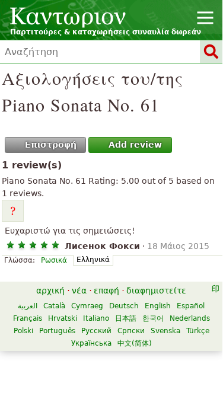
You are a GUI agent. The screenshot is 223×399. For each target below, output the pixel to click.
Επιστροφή (51, 144)
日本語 (125, 318)
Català (54, 306)
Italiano (96, 318)
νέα (79, 290)
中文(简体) (134, 343)
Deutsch (124, 306)
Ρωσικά (54, 260)
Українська (91, 343)
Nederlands (190, 318)
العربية (27, 306)
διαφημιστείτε (156, 290)
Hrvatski (62, 318)
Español (191, 306)
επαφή (106, 290)
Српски (131, 331)
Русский (96, 331)
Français (27, 318)
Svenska (165, 331)
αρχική (50, 290)
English (158, 306)
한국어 (153, 318)
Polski (23, 331)
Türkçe (197, 331)
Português (57, 331)
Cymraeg (87, 306)
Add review (135, 144)
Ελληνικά (93, 260)
